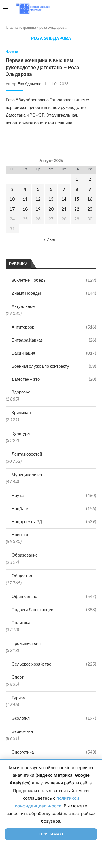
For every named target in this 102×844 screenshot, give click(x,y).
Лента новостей (27, 453)
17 (12, 208)
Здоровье (21, 391)
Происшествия (26, 643)
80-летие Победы (54, 280)
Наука (54, 495)
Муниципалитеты (29, 474)
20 (51, 208)
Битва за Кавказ (54, 339)
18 (25, 208)
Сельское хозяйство (54, 663)
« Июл (49, 239)
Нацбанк (54, 508)
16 (89, 198)
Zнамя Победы (54, 293)
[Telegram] (81, 8)
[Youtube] (69, 8)
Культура (21, 433)
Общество (22, 575)
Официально (54, 596)
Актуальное (23, 306)
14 (64, 198)
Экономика (22, 731)
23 (89, 208)
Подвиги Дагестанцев (54, 609)
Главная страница (21, 27)
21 (64, 208)
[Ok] (87, 8)
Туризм (19, 697)
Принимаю (51, 834)
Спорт (18, 676)
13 (51, 198)
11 (25, 198)
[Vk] (75, 8)
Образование (25, 554)
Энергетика (54, 751)
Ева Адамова (29, 83)
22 (76, 208)
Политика (21, 622)
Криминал (21, 412)
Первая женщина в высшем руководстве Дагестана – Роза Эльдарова (42, 67)
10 (12, 198)
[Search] (96, 8)
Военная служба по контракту (54, 366)
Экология (54, 718)
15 (76, 198)
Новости (20, 534)
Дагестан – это (54, 379)
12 (38, 198)
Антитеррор (54, 326)
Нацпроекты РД (54, 521)
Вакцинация (54, 352)
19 (38, 208)
